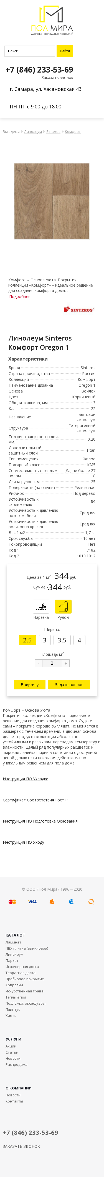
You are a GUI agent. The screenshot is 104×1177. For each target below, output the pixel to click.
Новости (13, 1058)
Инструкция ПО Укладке (25, 778)
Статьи (12, 1052)
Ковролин (14, 984)
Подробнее (20, 296)
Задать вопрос (69, 684)
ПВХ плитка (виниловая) (27, 948)
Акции (11, 1046)
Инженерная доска (22, 966)
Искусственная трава (25, 991)
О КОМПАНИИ (19, 1088)
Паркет (12, 960)
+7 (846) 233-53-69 (39, 69)
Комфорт (73, 131)
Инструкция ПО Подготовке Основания (40, 821)
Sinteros (53, 131)
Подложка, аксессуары (25, 1003)
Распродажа (16, 1064)
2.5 (27, 640)
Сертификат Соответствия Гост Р (35, 800)
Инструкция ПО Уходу (23, 842)
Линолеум (33, 131)
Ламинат (13, 942)
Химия (11, 1015)
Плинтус (13, 1009)
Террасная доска (20, 972)
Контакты (14, 1101)
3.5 (62, 640)
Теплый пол (16, 997)
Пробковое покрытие (25, 978)
